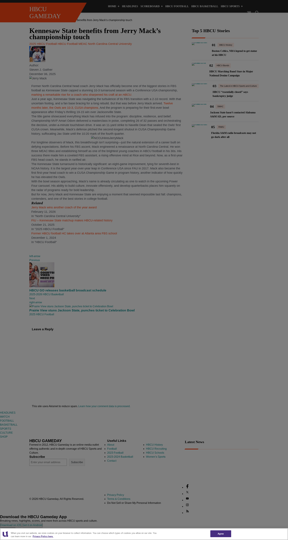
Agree (221, 533)
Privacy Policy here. (43, 536)
